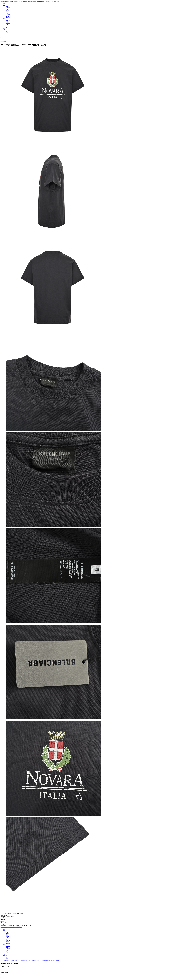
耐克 (7, 6)
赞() (2, 922)
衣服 (7, 32)
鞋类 (4, 5)
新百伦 (7, 10)
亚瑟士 (7, 16)
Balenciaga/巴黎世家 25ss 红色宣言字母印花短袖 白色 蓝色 (14, 925)
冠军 (7, 25)
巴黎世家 (8, 14)
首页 (4, 3)
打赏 (5, 922)
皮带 (4, 28)
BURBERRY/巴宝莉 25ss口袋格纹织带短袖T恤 (11, 927)
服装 (4, 18)
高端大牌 (8, 20)
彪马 (7, 13)
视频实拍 (5, 29)
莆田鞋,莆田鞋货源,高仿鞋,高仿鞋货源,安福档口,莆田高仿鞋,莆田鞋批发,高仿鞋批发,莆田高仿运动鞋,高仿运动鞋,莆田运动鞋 (33, 960)
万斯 (7, 12)
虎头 (7, 27)
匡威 (7, 9)
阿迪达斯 (8, 7)
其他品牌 (8, 17)
